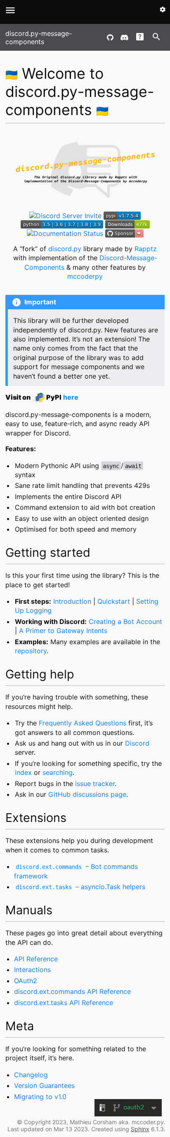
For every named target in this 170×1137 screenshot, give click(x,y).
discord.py (64, 249)
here (70, 397)
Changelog (31, 1075)
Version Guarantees (44, 1085)
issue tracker (95, 783)
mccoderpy (85, 276)
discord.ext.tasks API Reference (63, 1002)
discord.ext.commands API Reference (72, 991)
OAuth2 (25, 981)
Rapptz (146, 249)
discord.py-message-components (38, 37)
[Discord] (124, 37)
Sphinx (140, 1128)
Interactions (32, 969)
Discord (137, 743)
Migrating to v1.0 (40, 1096)
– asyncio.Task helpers (80, 887)
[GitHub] (110, 37)
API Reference (36, 959)
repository (31, 651)
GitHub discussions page (87, 794)
